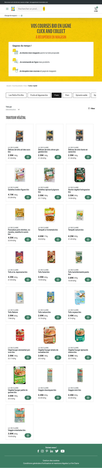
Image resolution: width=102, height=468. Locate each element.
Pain (67, 95)
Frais (25, 86)
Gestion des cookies (51, 460)
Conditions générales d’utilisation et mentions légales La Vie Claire (51, 463)
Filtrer (93, 108)
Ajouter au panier (28, 157)
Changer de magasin (11, 15)
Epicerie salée (81, 95)
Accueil (9, 86)
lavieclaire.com (44, 2)
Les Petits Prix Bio (16, 95)
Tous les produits (17, 86)
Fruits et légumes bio (39, 95)
